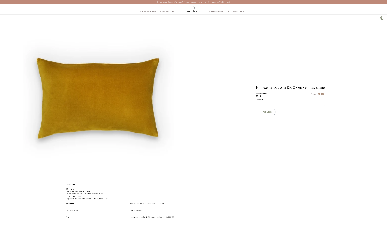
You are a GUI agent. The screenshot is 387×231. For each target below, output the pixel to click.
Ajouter (267, 112)
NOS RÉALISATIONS (148, 12)
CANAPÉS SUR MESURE (219, 12)
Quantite (259, 99)
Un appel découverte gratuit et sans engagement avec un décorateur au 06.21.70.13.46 (195, 2)
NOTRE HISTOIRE (167, 12)
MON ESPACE (238, 12)
